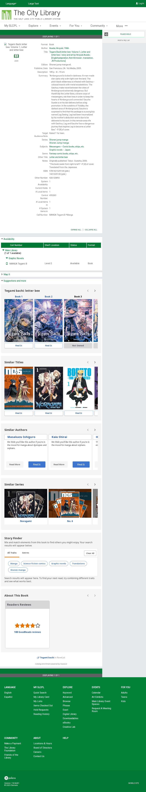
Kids (123, 701)
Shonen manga (18, 570)
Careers (37, 752)
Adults (124, 692)
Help (65, 738)
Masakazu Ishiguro (21, 437)
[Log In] (137, 3)
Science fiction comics (34, 563)
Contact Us (39, 756)
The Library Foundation (9, 749)
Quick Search (40, 692)
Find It (18, 345)
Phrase (66, 705)
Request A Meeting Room (101, 710)
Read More (14, 464)
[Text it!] (7, 263)
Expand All (76, 230)
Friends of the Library (11, 756)
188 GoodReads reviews (27, 632)
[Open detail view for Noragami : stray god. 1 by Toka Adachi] (49, 388)
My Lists (38, 701)
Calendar (96, 692)
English (8, 692)
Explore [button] (34, 25)
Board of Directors (43, 747)
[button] (90, 553)
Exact (65, 709)
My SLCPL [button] (11, 25)
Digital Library (70, 714)
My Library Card (41, 697)
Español (8, 697)
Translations (78, 563)
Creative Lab (69, 727)
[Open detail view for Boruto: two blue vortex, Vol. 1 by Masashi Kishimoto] (78, 388)
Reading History (41, 714)
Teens (124, 697)
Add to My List (124, 40)
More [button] (120, 26)
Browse (66, 701)
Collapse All (91, 230)
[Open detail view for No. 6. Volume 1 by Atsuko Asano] (18, 388)
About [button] (37, 738)
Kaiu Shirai (59, 437)
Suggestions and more (15, 280)
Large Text (33, 3)
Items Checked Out (43, 705)
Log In (141, 3)
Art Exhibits (97, 697)
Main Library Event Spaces (101, 702)
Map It (7, 274)
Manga (13, 563)
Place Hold (125, 34)
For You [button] (74, 25)
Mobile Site (133, 783)
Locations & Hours (43, 743)
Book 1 (19, 296)
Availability (9, 239)
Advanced (68, 697)
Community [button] (98, 25)
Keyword (67, 692)
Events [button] (54, 25)
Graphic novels (58, 563)
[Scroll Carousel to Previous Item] (88, 291)
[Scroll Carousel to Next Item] (95, 291)
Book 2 (48, 296)
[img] (78, 320)
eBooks (66, 722)
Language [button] (10, 687)
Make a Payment (12, 743)
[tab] (12, 553)
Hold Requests (41, 709)
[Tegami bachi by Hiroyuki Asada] (18, 320)
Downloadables (70, 718)
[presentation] (18, 320)
